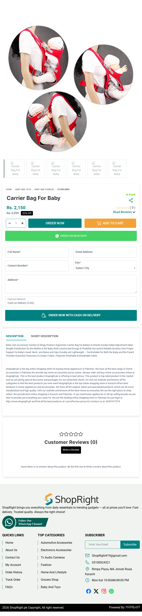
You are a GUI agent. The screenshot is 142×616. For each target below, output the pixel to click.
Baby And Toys (23, 189)
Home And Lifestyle (53, 572)
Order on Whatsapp (73, 235)
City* (78, 262)
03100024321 (100, 562)
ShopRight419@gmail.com (109, 555)
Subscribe (130, 544)
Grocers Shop (49, 579)
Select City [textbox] (82, 268)
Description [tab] (14, 336)
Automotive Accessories (56, 542)
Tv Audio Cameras (53, 557)
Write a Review (71, 449)
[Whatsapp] (111, 591)
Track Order (12, 579)
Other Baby (63, 189)
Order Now (55, 223)
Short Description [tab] (44, 336)
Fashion (46, 565)
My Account (13, 565)
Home (9, 189)
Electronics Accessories (56, 550)
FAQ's (9, 587)
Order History (13, 572)
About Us (11, 550)
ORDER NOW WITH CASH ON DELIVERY (74, 315)
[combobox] (105, 268)
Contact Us (12, 557)
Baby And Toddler (44, 189)
